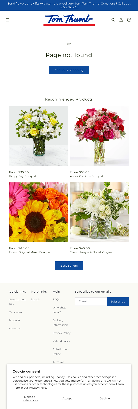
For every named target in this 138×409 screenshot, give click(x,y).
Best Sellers (69, 265)
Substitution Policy (60, 351)
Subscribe (118, 301)
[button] (8, 20)
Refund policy (61, 341)
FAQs (56, 299)
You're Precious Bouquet (86, 176)
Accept (67, 398)
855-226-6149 (69, 7)
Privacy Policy (38, 387)
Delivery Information (60, 323)
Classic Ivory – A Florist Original (91, 252)
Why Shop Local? (59, 310)
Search (35, 299)
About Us (15, 328)
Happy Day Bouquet (22, 176)
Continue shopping (69, 70)
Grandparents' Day (18, 302)
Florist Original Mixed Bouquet (30, 252)
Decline (105, 398)
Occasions (15, 312)
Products (14, 320)
